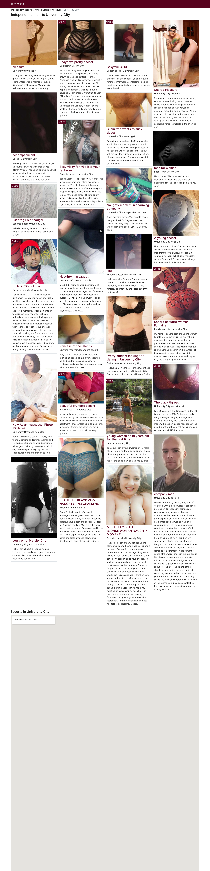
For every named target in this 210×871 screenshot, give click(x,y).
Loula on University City (29, 540)
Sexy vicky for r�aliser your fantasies (80, 168)
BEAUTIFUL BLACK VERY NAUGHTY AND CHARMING (79, 502)
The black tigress (166, 402)
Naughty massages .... (75, 276)
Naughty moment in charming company (128, 206)
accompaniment (23, 155)
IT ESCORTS (17, 4)
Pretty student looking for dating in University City (125, 357)
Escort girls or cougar (27, 220)
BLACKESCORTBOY (26, 286)
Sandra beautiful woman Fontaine (171, 323)
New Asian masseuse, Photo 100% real (32, 426)
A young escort (165, 238)
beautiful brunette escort (77, 405)
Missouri (56, 9)
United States (42, 9)
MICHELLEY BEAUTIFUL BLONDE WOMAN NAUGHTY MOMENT (127, 530)
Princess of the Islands (76, 346)
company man (164, 494)
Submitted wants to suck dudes (124, 130)
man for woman (165, 168)
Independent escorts (21, 9)
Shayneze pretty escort (76, 62)
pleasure (18, 67)
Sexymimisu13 (117, 67)
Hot (109, 271)
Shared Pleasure (165, 89)
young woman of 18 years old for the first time (128, 437)
